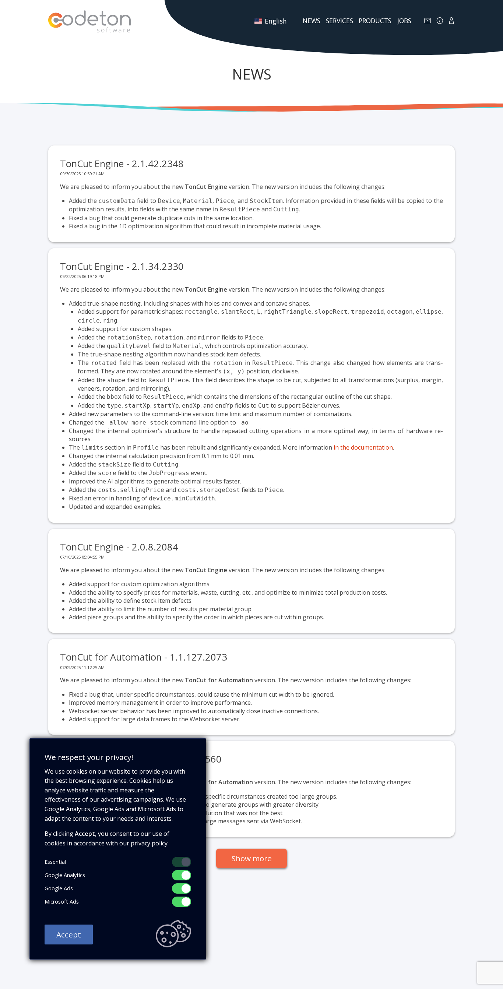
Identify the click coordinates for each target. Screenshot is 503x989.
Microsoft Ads (62, 901)
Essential (55, 861)
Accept (68, 934)
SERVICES (339, 20)
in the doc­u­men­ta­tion (363, 447)
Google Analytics (65, 875)
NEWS (311, 20)
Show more (252, 858)
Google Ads (59, 888)
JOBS (404, 20)
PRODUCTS (375, 20)
